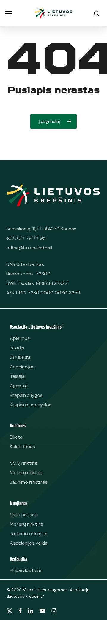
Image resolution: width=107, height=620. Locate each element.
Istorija (17, 348)
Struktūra (20, 357)
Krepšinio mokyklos (30, 405)
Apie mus (20, 338)
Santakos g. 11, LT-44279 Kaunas (41, 229)
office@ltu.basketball (29, 248)
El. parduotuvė (25, 570)
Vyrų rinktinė (23, 514)
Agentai (18, 386)
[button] (8, 13)
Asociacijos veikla (29, 543)
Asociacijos (22, 367)
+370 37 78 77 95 (26, 238)
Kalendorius (22, 446)
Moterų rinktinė (26, 524)
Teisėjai (18, 376)
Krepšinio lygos (26, 395)
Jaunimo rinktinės (29, 533)
